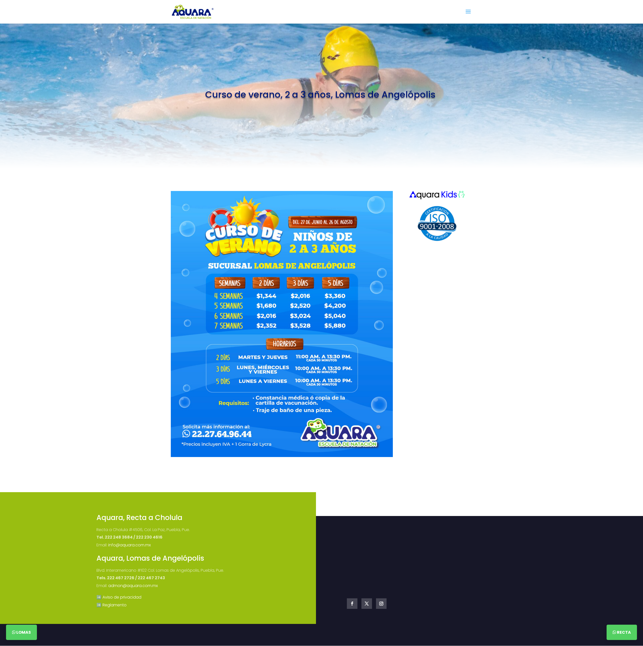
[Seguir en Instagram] (381, 603)
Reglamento (114, 605)
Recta (623, 632)
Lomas (23, 632)
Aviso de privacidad (121, 597)
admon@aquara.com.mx (133, 586)
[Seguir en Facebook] (352, 603)
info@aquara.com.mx (129, 545)
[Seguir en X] (366, 603)
